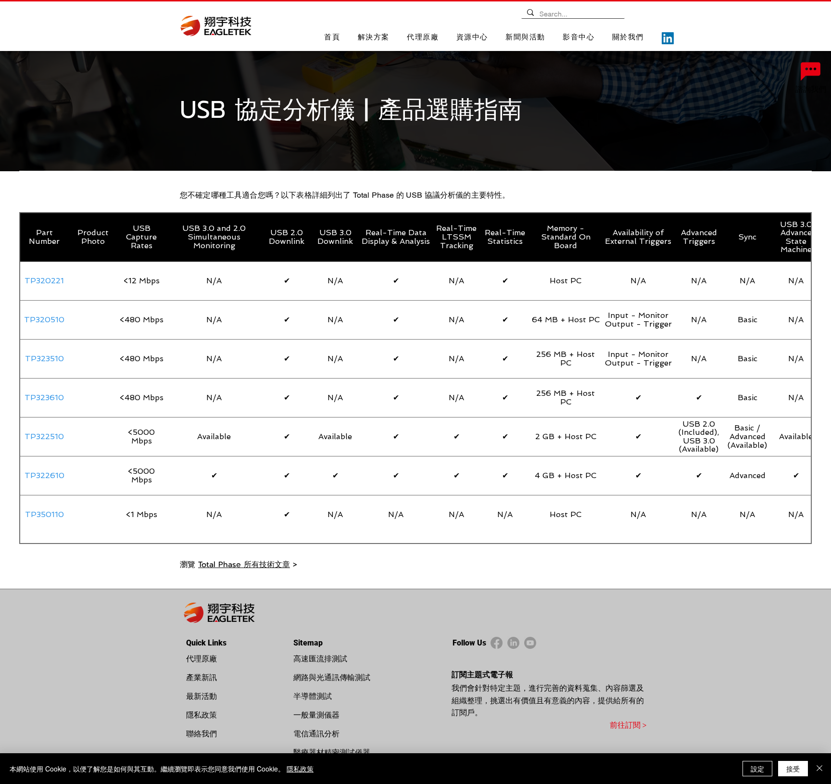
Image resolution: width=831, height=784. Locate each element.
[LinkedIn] (668, 38)
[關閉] (819, 768)
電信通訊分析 (316, 733)
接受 (793, 768)
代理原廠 (201, 658)
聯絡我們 (201, 733)
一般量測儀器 (316, 715)
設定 (757, 768)
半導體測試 (312, 696)
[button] (374, 38)
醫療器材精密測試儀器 (331, 752)
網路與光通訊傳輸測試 (331, 677)
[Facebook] (497, 643)
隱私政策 (201, 715)
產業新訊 (201, 677)
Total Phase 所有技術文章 (244, 564)
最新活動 (201, 696)
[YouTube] (530, 643)
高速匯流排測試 (320, 658)
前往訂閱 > (628, 725)
